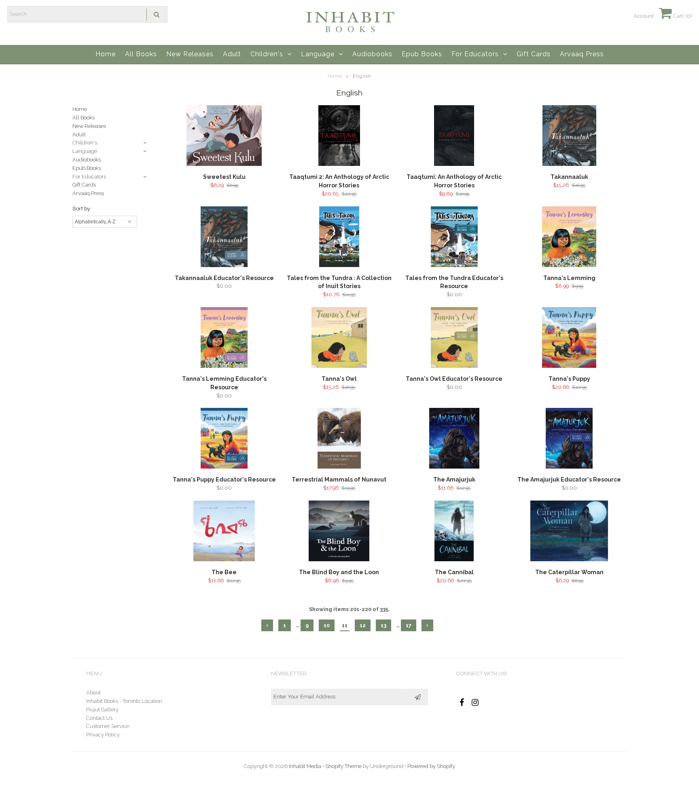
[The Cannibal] (454, 532)
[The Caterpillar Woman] (569, 532)
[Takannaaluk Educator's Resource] (224, 238)
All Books (141, 54)
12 (363, 625)
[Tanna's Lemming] (569, 238)
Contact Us (99, 718)
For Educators (475, 54)
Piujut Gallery (102, 709)
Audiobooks (372, 54)
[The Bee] (224, 532)
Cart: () (682, 16)
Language (318, 54)
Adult (232, 54)
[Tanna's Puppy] (569, 339)
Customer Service (107, 726)
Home (105, 54)
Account (643, 16)
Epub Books (422, 54)
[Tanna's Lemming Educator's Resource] (224, 339)
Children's (266, 54)
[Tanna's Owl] (339, 339)
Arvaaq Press (582, 54)
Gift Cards (534, 54)
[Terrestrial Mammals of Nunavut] (339, 439)
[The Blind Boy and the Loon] (339, 532)
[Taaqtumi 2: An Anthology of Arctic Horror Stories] (339, 137)
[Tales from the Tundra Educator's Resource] (454, 238)
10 (327, 625)
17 (408, 625)
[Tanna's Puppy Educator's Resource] (224, 439)
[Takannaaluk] (569, 137)
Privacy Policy (103, 735)
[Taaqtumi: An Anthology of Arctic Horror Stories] (454, 137)
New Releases (190, 54)
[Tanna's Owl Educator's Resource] (454, 339)
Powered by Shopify (431, 766)
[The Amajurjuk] (454, 439)
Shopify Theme (343, 766)
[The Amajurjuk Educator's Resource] (569, 439)
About (93, 693)
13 (383, 625)
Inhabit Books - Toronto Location (124, 701)
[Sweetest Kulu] (224, 137)
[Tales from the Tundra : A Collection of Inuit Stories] (339, 238)
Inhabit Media (305, 766)
